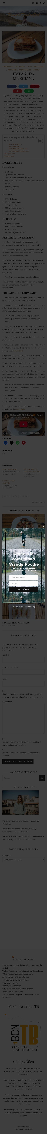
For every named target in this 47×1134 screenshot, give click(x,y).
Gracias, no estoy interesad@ (23, 607)
